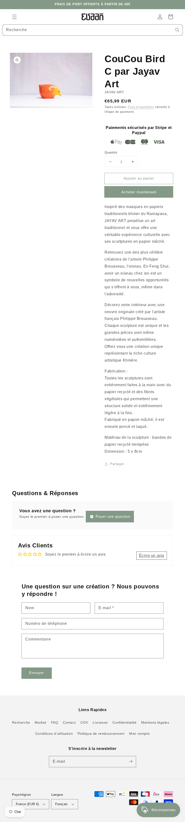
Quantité (111, 152)
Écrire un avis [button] (151, 555)
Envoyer (36, 673)
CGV (84, 722)
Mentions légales (155, 722)
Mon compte (139, 733)
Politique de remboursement (101, 733)
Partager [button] (117, 464)
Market (40, 722)
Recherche (21, 722)
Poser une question (112, 516)
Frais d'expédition (141, 107)
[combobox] (92, 30)
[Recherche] (177, 30)
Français (61, 804)
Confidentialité (124, 722)
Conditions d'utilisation (54, 733)
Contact (69, 722)
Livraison (100, 722)
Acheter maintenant (138, 192)
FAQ (54, 722)
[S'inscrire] (130, 761)
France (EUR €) (27, 804)
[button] (14, 17)
